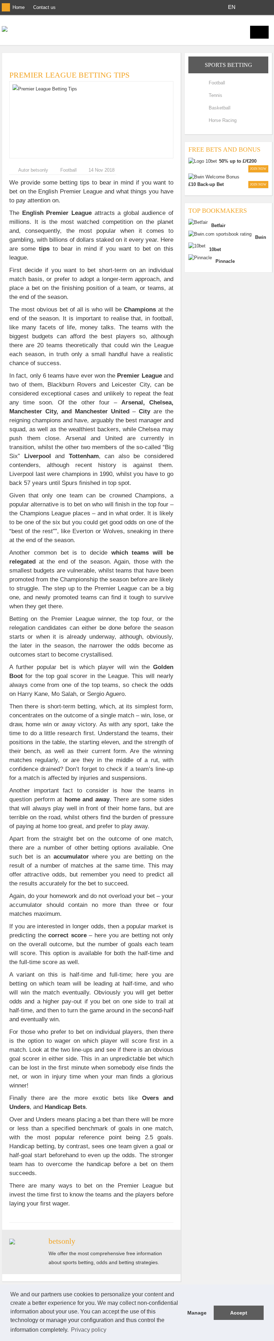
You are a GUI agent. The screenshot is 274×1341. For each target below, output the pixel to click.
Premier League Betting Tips (69, 74)
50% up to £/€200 (238, 161)
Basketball (219, 107)
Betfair (218, 225)
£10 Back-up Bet (206, 184)
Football (68, 170)
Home (18, 7)
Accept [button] (238, 1313)
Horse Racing (223, 120)
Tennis (215, 95)
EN (231, 7)
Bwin (260, 237)
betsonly (62, 1241)
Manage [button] (197, 1313)
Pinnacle (225, 261)
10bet (215, 249)
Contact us (44, 7)
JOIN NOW (258, 169)
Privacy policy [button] (88, 1330)
